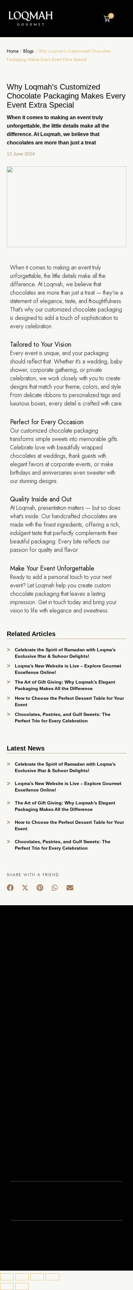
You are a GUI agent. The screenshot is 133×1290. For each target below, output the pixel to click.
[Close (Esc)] (7, 1276)
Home (12, 51)
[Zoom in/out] (52, 1276)
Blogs (28, 51)
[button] (94, 19)
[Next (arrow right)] (22, 1286)
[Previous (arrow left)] (7, 1286)
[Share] (22, 1276)
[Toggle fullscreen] (37, 1276)
